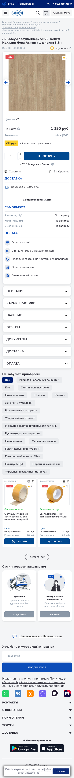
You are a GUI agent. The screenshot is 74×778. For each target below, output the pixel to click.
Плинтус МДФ (14, 464)
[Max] (55, 693)
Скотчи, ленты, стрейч (35, 387)
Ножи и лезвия (14, 395)
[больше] (20, 154)
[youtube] (67, 693)
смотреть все (37, 557)
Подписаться (37, 667)
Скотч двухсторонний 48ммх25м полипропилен (53, 515)
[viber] (42, 693)
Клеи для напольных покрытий (39, 380)
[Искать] (38, 13)
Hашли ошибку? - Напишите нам (40, 636)
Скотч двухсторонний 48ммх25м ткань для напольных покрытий (16, 516)
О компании (12, 710)
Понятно (60, 771)
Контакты (10, 702)
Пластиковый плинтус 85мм (22, 449)
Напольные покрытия (13, 24)
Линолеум (33, 24)
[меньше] (20, 158)
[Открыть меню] (5, 13)
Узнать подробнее (28, 773)
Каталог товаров (21, 22)
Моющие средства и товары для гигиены (31, 426)
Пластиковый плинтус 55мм (22, 456)
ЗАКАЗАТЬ (55, 614)
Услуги (8, 725)
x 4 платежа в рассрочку (35, 143)
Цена (7, 528)
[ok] (30, 693)
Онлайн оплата (61, 12)
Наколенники (13, 441)
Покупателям (13, 718)
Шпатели (39, 395)
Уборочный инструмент (20, 418)
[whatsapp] (5, 693)
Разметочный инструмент (21, 410)
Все (7, 380)
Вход (11, 4)
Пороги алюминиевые (46, 464)
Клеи (8, 387)
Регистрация (26, 4)
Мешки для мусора (44, 441)
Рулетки (60, 395)
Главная (6, 22)
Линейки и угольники (18, 403)
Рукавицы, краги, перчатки (22, 433)
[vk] (18, 693)
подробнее (19, 614)
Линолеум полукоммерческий (18, 27)
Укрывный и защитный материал (26, 471)
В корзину (47, 156)
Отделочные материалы (45, 22)
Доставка (10, 733)
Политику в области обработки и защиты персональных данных (34, 682)
